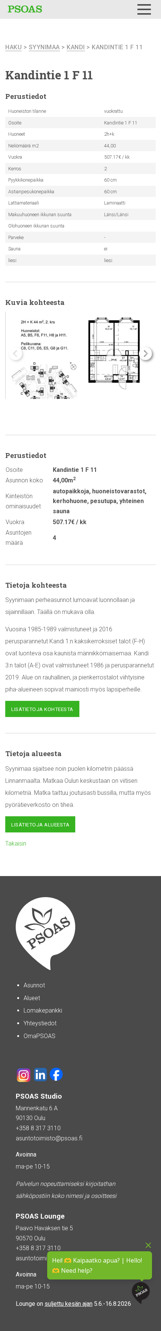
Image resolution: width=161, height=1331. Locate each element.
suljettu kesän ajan (68, 1303)
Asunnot (34, 985)
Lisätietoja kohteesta (42, 709)
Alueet (32, 998)
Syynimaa (44, 47)
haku (13, 47)
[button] (145, 353)
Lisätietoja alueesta (40, 825)
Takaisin (15, 843)
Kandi (76, 47)
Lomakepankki (43, 1010)
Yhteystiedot (40, 1023)
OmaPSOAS (39, 1036)
